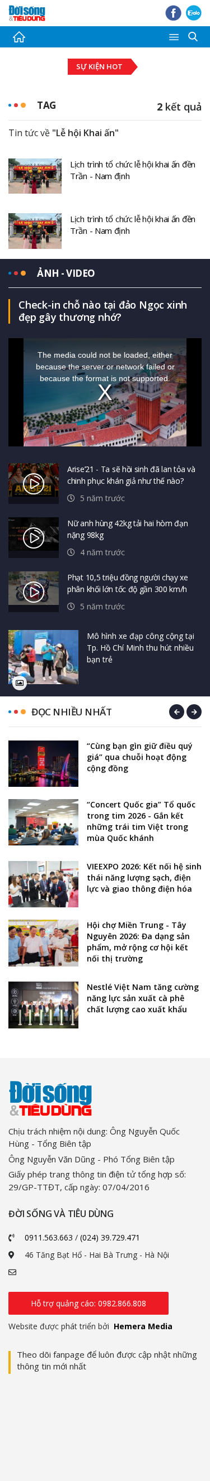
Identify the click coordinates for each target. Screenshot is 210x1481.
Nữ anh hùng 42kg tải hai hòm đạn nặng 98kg (127, 529)
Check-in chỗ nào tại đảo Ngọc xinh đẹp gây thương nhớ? (102, 311)
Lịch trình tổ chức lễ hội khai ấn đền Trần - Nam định (132, 169)
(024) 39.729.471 (110, 1237)
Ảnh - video (66, 273)
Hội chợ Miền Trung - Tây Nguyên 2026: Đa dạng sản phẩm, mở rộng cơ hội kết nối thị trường (138, 942)
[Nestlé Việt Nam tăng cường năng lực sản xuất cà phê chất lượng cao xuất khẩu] (43, 1005)
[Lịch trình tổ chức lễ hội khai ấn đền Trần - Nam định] (35, 175)
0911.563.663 (49, 1237)
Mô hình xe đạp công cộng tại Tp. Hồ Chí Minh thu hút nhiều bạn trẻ (140, 648)
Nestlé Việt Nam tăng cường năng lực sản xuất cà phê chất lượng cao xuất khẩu (143, 998)
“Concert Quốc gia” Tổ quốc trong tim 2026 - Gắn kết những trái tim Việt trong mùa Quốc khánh (141, 821)
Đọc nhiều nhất (71, 711)
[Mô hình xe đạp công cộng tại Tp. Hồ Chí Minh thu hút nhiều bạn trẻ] (43, 657)
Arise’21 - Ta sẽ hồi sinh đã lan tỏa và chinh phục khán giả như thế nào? (131, 475)
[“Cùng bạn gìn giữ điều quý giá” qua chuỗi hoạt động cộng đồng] (43, 763)
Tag (46, 105)
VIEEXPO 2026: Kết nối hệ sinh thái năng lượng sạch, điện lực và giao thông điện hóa (144, 877)
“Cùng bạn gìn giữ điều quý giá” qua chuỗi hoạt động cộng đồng (140, 756)
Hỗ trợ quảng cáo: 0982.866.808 (88, 1303)
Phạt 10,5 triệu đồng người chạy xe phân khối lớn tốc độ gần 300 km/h (127, 583)
